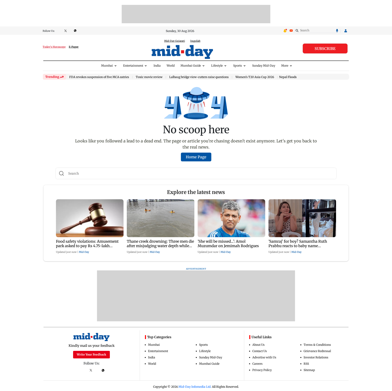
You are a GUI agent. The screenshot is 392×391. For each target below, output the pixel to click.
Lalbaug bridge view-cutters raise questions (199, 77)
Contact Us (259, 351)
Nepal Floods (288, 77)
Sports (237, 65)
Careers (257, 364)
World (171, 65)
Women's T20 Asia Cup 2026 (254, 77)
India (157, 65)
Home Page (196, 157)
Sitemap (309, 370)
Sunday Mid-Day (263, 65)
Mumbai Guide (190, 65)
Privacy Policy (262, 370)
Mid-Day (84, 251)
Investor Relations (316, 357)
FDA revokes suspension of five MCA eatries (99, 77)
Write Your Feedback (91, 354)
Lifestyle (217, 65)
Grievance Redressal (317, 351)
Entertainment (133, 65)
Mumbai (107, 65)
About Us (258, 345)
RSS (306, 364)
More (284, 65)
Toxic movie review (149, 77)
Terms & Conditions (317, 345)
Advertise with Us (264, 357)
